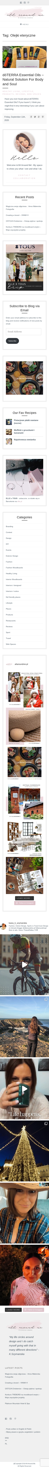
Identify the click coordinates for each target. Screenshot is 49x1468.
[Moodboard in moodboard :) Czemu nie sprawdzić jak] (24, 875)
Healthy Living (11, 91)
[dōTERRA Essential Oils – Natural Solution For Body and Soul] (25, 67)
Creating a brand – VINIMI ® (17, 215)
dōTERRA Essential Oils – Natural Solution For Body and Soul (23, 79)
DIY (7, 544)
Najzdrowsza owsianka (25, 440)
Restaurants (11, 621)
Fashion (9, 562)
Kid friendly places (13, 597)
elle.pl (19, 501)
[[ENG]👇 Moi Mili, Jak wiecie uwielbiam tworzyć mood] (24, 838)
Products (8, 94)
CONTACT (24, 175)
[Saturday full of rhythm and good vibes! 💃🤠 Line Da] (24, 1213)
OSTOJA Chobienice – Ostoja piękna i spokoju (24, 221)
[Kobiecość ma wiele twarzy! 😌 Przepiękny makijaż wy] (24, 1275)
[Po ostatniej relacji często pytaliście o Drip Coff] (24, 1089)
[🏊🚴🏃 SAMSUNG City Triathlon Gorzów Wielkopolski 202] (24, 964)
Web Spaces (34, 94)
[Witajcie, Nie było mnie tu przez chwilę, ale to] (24, 763)
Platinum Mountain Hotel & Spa (17, 1403)
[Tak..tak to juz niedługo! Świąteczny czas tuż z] (24, 688)
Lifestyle (28, 91)
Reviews (21, 94)
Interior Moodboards (14, 579)
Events (8, 550)
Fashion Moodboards (14, 568)
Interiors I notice (12, 591)
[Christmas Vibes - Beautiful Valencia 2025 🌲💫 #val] (24, 1151)
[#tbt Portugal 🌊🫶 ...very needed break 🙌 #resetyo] (24, 1026)
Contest (9, 532)
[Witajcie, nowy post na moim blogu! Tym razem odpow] (24, 726)
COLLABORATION (24, 178)
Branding (9, 526)
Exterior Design (12, 556)
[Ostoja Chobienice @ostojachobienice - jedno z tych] (24, 800)
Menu (26, 24)
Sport (8, 632)
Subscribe (12, 341)
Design (8, 538)
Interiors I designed (13, 585)
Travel (8, 638)
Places (8, 609)
